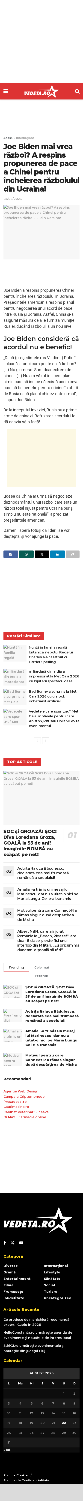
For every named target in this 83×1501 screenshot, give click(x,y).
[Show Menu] (5, 91)
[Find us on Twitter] (12, 1243)
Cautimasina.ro (16, 1107)
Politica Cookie (15, 1475)
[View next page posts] (45, 740)
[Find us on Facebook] (4, 1243)
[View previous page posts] (37, 740)
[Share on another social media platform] (73, 554)
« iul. (7, 1450)
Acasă (7, 138)
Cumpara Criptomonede (23, 1097)
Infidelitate (13, 1298)
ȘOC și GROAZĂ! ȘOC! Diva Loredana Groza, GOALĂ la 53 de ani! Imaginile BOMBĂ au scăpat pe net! (29, 843)
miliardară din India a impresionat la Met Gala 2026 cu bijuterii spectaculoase (54, 676)
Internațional (26, 138)
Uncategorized (57, 1298)
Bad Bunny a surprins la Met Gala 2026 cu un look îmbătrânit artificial (53, 696)
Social (49, 1285)
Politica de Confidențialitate (26, 1480)
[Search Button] (77, 91)
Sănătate (52, 1279)
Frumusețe (13, 1292)
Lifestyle (52, 1272)
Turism (50, 1292)
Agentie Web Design (21, 1091)
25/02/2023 (12, 199)
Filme (8, 1285)
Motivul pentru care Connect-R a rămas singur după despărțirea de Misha (47, 915)
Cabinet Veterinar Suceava (26, 1112)
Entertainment (16, 1279)
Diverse (10, 1266)
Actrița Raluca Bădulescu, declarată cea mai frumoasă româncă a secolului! (43, 873)
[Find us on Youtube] (21, 1243)
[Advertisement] (41, 41)
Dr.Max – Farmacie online (24, 1117)
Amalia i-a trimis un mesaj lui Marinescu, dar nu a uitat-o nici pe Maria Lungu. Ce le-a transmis (48, 894)
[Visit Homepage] (41, 91)
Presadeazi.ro (15, 1102)
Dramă (9, 1272)
